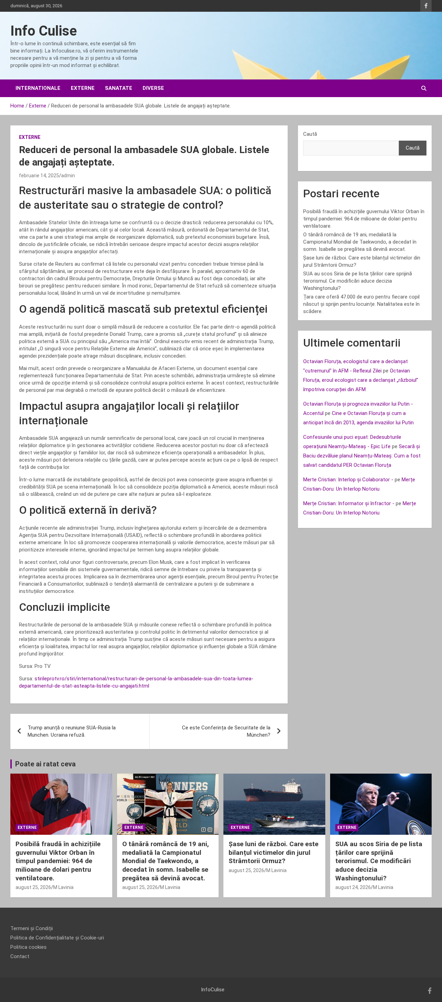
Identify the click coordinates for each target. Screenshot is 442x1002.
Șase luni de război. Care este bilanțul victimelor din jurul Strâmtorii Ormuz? (273, 852)
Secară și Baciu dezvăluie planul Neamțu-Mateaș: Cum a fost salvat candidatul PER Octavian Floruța (362, 455)
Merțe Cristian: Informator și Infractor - (348, 503)
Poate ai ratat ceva (45, 764)
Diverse (153, 88)
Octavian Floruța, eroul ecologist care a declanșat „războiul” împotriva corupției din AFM (360, 380)
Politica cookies (28, 947)
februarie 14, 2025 (39, 175)
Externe (83, 88)
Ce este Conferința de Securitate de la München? (226, 731)
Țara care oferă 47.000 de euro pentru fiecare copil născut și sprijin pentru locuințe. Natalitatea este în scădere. (361, 304)
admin (68, 175)
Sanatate (118, 88)
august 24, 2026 (353, 887)
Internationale (38, 88)
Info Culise (43, 31)
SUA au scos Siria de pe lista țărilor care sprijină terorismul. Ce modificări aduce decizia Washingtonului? (357, 281)
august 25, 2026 (33, 887)
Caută (310, 134)
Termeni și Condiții (31, 928)
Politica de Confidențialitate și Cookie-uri (57, 938)
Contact (19, 956)
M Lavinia (63, 887)
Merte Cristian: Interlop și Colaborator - (348, 479)
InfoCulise (212, 989)
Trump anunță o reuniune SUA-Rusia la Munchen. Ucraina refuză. (72, 731)
